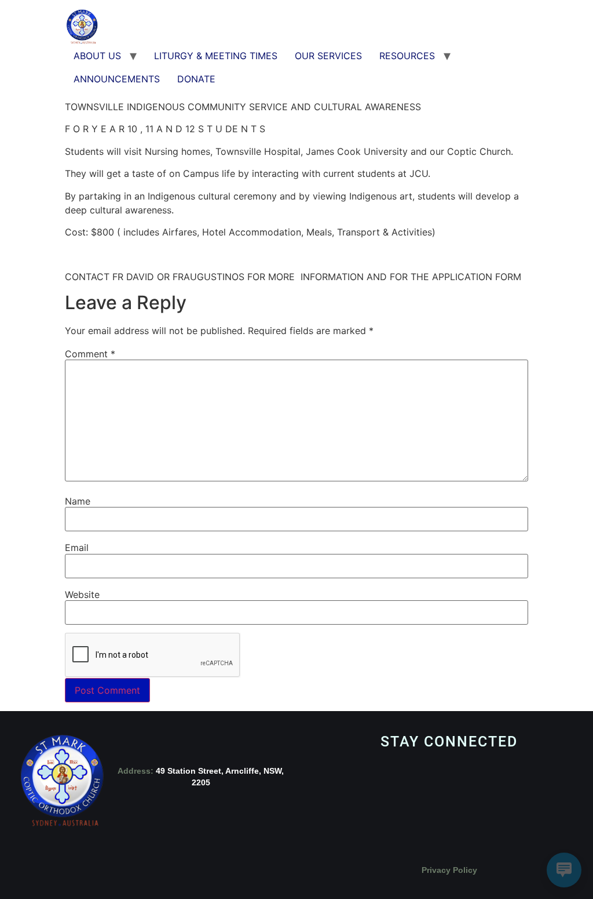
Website (82, 594)
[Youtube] (449, 804)
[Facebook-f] (339, 804)
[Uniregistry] (559, 804)
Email (77, 547)
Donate (196, 79)
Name (77, 501)
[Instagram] (394, 804)
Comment (90, 353)
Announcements (117, 79)
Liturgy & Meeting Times (215, 55)
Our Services (328, 55)
